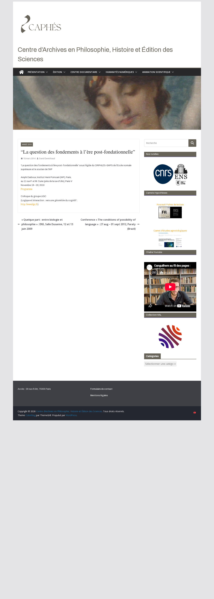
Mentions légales (99, 395)
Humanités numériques (120, 71)
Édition (57, 71)
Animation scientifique (156, 71)
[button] (46, 72)
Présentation (36, 71)
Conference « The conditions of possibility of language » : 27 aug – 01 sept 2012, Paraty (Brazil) (108, 224)
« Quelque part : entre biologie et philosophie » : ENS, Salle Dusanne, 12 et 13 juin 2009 (47, 224)
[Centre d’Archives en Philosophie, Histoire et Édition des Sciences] (21, 72)
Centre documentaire (83, 71)
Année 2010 (27, 144)
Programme (26, 189)
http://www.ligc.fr (29, 204)
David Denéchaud (47, 158)
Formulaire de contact (101, 389)
